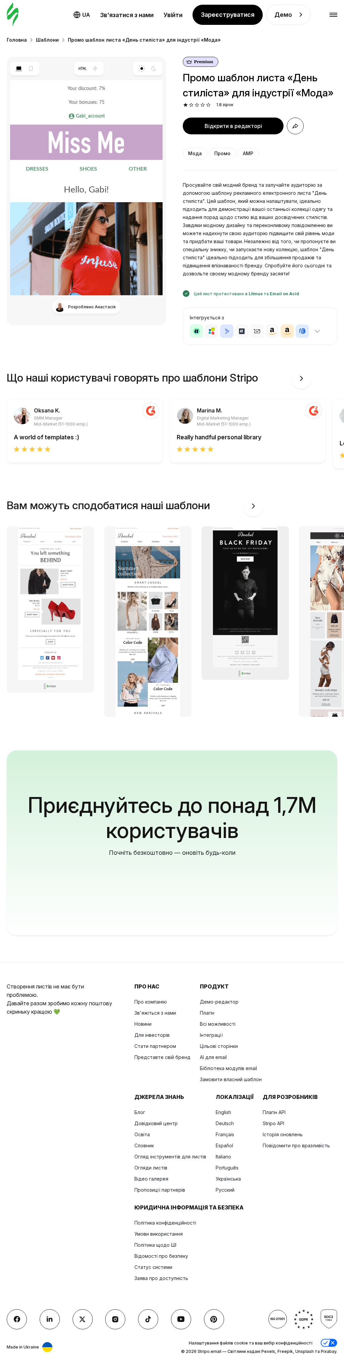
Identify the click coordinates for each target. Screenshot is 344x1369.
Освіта (142, 1134)
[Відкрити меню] (333, 15)
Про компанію (150, 1002)
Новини (143, 1024)
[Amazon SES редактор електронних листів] (287, 331)
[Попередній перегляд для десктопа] (18, 68)
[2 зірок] (191, 105)
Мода (195, 153)
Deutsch (225, 1123)
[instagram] (115, 1319)
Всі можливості (217, 1024)
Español (224, 1145)
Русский (225, 1190)
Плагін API (274, 1112)
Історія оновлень (283, 1134)
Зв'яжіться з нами (155, 1013)
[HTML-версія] (83, 68)
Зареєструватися (227, 14)
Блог (139, 1112)
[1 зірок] (185, 105)
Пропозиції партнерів (159, 1190)
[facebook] (17, 1319)
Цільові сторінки (219, 1046)
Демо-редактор (219, 1002)
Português (227, 1168)
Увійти (173, 14)
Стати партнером (155, 1046)
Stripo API (273, 1123)
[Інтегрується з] (317, 331)
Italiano (223, 1156)
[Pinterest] (214, 1319)
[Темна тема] (154, 68)
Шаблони (47, 40)
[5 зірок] (208, 105)
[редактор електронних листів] (12, 15)
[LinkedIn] (50, 1319)
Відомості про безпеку (161, 1256)
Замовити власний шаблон (231, 1079)
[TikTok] (148, 1319)
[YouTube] (181, 1319)
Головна (17, 40)
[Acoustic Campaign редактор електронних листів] (196, 331)
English (223, 1112)
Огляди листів (150, 1168)
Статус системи (153, 1267)
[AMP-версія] (95, 68)
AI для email (213, 1057)
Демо (283, 14)
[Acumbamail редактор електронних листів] (257, 331)
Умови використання (158, 1234)
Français (225, 1134)
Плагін (207, 1013)
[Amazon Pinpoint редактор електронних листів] (272, 331)
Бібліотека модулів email (228, 1068)
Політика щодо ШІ (155, 1245)
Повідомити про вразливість (296, 1145)
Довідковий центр (156, 1123)
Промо (222, 153)
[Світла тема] (141, 68)
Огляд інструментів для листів (170, 1156)
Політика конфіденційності (165, 1223)
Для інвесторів (152, 1035)
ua (86, 14)
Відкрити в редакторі (233, 126)
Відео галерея (151, 1179)
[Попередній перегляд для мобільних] (31, 68)
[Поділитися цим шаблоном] (295, 126)
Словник (144, 1145)
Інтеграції (211, 1035)
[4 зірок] (203, 105)
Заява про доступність (161, 1278)
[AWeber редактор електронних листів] (302, 331)
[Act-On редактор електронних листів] (211, 331)
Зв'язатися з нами (127, 14)
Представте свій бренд (162, 1057)
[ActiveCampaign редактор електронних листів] (226, 331)
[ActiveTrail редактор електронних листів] (242, 331)
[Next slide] (301, 378)
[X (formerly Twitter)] (83, 1319)
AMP (248, 153)
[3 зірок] (197, 105)
